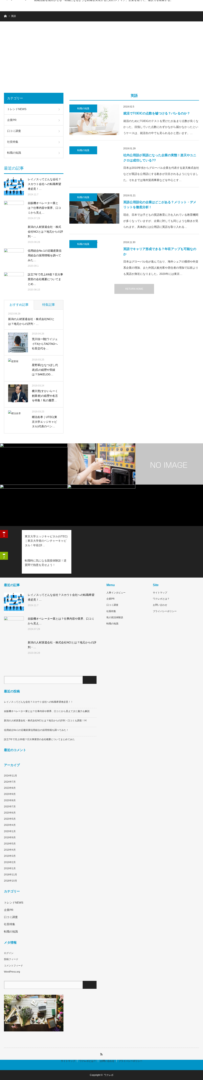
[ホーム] (5, 15)
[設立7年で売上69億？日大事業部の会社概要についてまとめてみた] (14, 282)
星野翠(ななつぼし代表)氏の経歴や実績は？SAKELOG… (45, 369)
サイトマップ (160, 592)
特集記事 (48, 304)
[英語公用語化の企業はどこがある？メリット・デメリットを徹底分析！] (94, 208)
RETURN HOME (134, 288)
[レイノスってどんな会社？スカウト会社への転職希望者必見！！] (14, 187)
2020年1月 (10, 831)
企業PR (11, 120)
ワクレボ (108, 1075)
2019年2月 (10, 862)
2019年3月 (10, 856)
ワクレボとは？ (161, 598)
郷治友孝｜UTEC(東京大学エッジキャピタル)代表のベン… (44, 421)
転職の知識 (83, 108)
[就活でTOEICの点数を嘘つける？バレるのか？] (94, 119)
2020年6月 (10, 812)
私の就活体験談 (114, 617)
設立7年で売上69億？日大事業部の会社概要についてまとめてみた (39, 739)
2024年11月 (10, 775)
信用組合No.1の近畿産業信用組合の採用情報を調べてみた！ (36, 730)
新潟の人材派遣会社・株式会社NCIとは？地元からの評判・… (45, 231)
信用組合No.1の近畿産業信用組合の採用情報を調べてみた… (44, 255)
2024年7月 (10, 781)
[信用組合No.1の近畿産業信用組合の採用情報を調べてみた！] (14, 258)
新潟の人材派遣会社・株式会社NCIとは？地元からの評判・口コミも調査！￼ (45, 720)
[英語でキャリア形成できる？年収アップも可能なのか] (94, 255)
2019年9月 (10, 837)
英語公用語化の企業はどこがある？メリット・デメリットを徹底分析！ (159, 204)
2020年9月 (10, 794)
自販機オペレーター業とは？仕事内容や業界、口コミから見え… (44, 207)
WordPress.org (12, 971)
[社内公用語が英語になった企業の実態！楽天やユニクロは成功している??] (94, 161)
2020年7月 (10, 806)
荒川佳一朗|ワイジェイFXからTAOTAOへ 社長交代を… (45, 343)
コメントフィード (13, 965)
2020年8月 (10, 800)
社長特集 (12, 141)
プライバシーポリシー (165, 611)
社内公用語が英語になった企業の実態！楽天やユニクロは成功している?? (159, 157)
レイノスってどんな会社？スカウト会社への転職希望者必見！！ (38, 702)
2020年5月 (10, 818)
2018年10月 (10, 880)
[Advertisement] (101, 59)
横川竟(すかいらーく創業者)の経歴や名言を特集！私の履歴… (45, 395)
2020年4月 (10, 825)
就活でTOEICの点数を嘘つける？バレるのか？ (156, 113)
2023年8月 (10, 788)
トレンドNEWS (16, 109)
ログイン (8, 953)
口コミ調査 (14, 130)
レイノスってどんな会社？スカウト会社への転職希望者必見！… (44, 184)
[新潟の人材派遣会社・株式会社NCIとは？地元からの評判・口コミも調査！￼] (14, 234)
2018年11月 (10, 874)
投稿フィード (11, 959)
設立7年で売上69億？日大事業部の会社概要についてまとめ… (45, 279)
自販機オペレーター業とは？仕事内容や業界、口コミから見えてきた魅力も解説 (47, 711)
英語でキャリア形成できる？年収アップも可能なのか (159, 251)
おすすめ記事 (19, 304)
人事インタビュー (115, 592)
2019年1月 (10, 868)
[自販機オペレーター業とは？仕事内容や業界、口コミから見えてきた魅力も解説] (14, 211)
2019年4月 (10, 849)
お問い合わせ (160, 605)
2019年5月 (10, 843)
